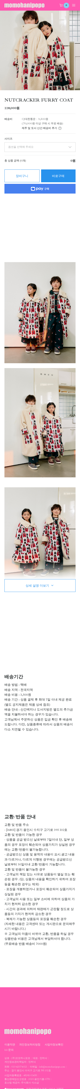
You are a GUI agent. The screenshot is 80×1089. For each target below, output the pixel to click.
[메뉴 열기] (72, 5)
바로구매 (58, 176)
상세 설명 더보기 (37, 586)
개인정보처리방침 (29, 1044)
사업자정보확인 (54, 1044)
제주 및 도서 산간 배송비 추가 (39, 128)
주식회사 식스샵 (30, 1082)
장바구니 (22, 176)
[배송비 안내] (60, 128)
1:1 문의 (9, 1050)
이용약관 (9, 1044)
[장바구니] (61, 5)
